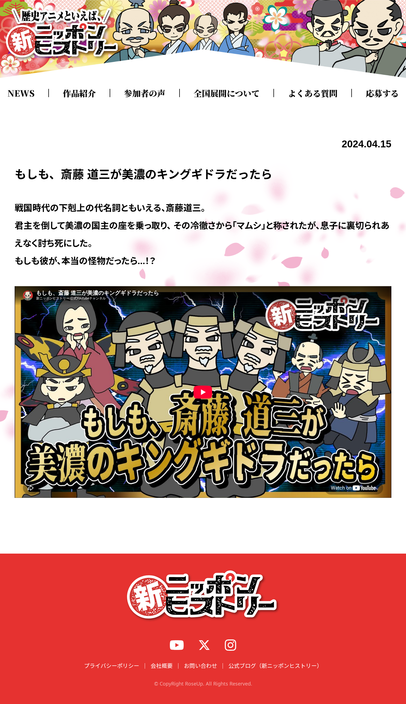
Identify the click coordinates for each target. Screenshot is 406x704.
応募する (382, 93)
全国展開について (227, 93)
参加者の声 (144, 93)
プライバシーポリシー (111, 666)
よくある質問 (313, 93)
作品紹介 (79, 93)
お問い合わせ (200, 666)
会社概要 (162, 666)
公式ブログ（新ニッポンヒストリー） (275, 666)
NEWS (21, 93)
